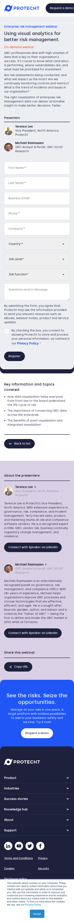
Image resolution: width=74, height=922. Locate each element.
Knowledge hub (16, 809)
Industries (11, 788)
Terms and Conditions (18, 858)
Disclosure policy (15, 878)
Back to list (22, 443)
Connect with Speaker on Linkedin (32, 547)
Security (43, 868)
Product (10, 778)
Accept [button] (37, 913)
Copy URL (21, 666)
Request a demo (37, 733)
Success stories (16, 799)
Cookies (9, 868)
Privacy (42, 858)
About (8, 820)
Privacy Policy (33, 904)
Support (10, 830)
